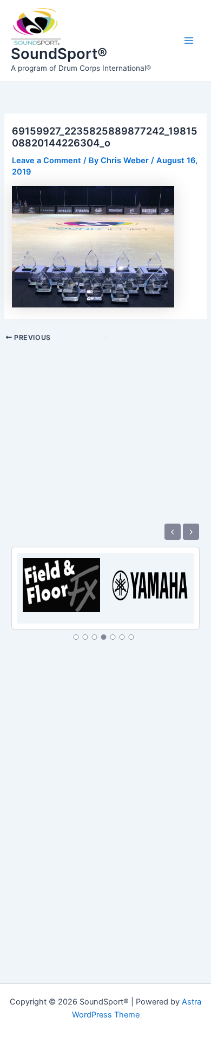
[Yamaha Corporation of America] (149, 579)
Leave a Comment (46, 160)
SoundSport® (59, 53)
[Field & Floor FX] (61, 579)
